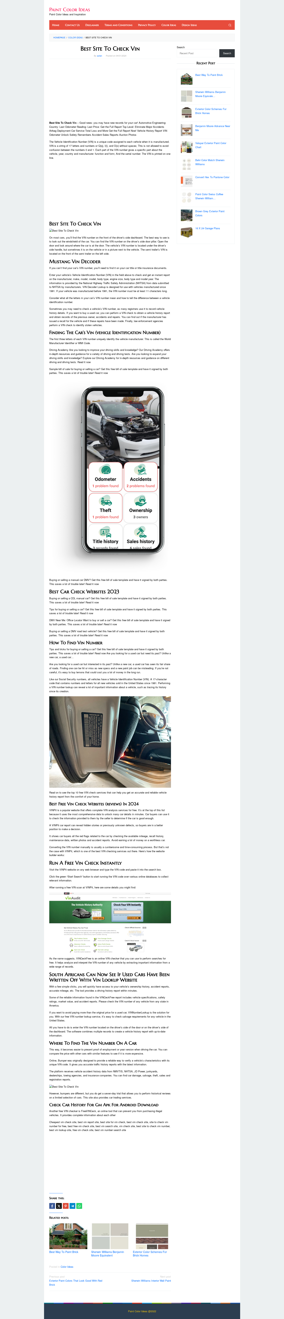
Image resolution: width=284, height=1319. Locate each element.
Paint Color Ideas (69, 9)
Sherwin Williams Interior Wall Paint (151, 1278)
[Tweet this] (59, 1206)
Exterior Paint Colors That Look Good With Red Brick (75, 1280)
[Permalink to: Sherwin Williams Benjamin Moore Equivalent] (110, 1236)
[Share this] (52, 1206)
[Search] (230, 25)
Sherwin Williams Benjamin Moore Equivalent (107, 1253)
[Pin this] (66, 1206)
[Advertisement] (110, 90)
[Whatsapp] (79, 1206)
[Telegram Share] (72, 1206)
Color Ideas (67, 1266)
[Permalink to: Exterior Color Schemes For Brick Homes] (152, 1236)
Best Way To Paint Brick (63, 1252)
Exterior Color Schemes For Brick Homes (150, 1253)
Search (181, 47)
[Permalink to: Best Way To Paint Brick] (68, 1236)
